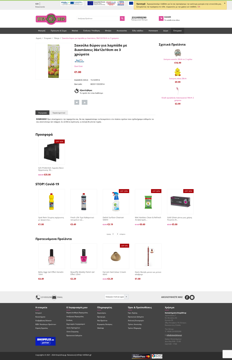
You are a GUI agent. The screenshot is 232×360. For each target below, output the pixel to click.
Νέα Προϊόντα (102, 320)
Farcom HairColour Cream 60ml (114, 273)
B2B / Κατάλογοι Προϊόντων (45, 324)
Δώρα (165, 31)
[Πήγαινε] (126, 296)
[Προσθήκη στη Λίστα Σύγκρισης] (84, 102)
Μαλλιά (75, 31)
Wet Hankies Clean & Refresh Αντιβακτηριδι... (148, 218)
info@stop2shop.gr (174, 335)
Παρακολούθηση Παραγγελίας (77, 312)
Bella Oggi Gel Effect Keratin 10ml (51, 273)
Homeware (153, 31)
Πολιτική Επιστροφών (136, 320)
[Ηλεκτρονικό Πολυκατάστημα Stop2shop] (51, 18)
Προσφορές (101, 317)
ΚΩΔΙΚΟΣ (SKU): (81, 80)
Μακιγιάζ (41, 31)
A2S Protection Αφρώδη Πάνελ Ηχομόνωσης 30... (51, 169)
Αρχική (38, 38)
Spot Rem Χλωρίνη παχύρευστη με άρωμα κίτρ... (51, 218)
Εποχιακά (177, 31)
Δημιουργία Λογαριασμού (75, 324)
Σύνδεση (69, 320)
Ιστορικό (38, 313)
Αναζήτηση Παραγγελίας (75, 316)
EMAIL (60, 297)
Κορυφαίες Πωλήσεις (104, 324)
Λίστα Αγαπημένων (73, 328)
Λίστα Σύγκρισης (72, 331)
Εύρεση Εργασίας (41, 328)
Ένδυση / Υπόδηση (91, 31)
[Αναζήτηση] (122, 18)
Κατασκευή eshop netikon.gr (79, 355)
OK (198, 6)
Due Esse (78, 66)
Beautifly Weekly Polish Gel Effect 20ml (82, 273)
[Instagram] (192, 297)
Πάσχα (56, 38)
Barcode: (78, 84)
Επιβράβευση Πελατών (43, 320)
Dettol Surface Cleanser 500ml (113, 218)
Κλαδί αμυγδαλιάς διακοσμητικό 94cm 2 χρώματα (178, 98)
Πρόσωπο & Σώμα (58, 31)
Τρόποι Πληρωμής (134, 328)
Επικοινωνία (40, 7)
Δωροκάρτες (101, 313)
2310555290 (46, 297)
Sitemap (100, 328)
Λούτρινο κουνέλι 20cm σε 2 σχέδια (177, 59)
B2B (37, 4)
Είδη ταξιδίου (137, 31)
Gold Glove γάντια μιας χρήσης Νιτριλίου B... (179, 218)
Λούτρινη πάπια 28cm (177, 78)
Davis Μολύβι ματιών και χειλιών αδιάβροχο (148, 273)
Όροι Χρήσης (132, 313)
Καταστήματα (40, 317)
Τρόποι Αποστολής (135, 324)
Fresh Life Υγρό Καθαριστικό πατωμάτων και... (82, 218)
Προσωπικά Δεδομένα (74, 335)
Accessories (122, 31)
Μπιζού (108, 31)
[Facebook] (187, 297)
